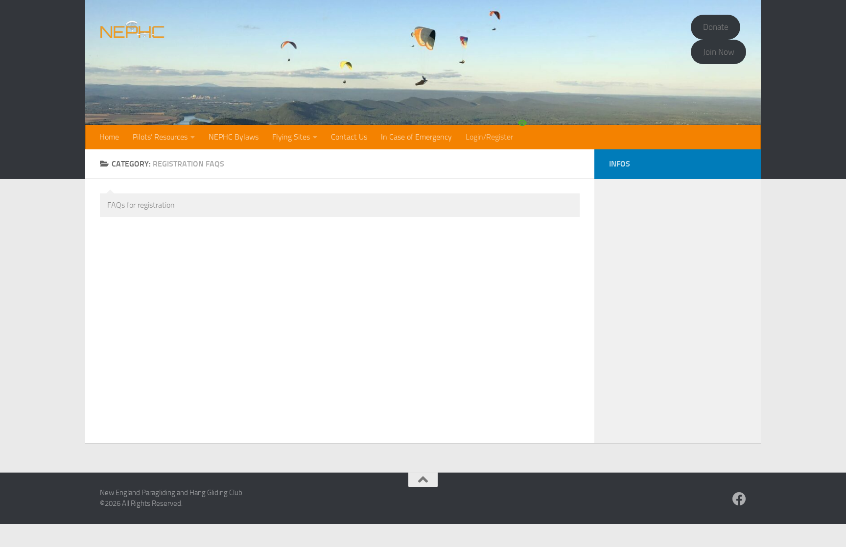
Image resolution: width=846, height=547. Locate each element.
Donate (715, 27)
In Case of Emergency (416, 137)
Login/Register (489, 137)
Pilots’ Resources (160, 137)
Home (109, 137)
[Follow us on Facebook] (739, 499)
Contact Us (349, 137)
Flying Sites (291, 137)
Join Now (718, 52)
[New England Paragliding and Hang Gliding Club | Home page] (132, 29)
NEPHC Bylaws (233, 137)
